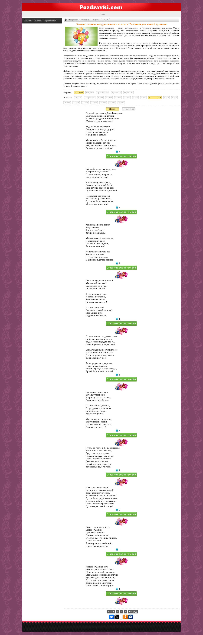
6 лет (143, 97)
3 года (118, 97)
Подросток (90, 97)
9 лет (174, 97)
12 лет (85, 102)
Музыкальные (50, 20)
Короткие (128, 92)
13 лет (94, 102)
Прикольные (102, 92)
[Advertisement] (42, 73)
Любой (78, 97)
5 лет (135, 97)
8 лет (166, 97)
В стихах (28, 20)
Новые (112, 109)
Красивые (116, 92)
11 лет (76, 102)
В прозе (38, 20)
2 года (109, 97)
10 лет (67, 102)
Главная (101, 14)
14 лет (103, 102)
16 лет (121, 102)
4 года (127, 97)
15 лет (112, 102)
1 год (100, 97)
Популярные (129, 109)
